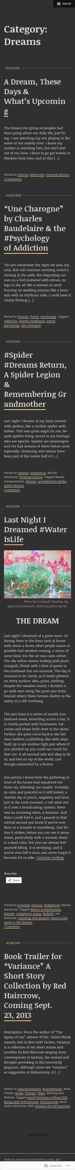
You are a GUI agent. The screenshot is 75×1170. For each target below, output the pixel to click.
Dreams (23, 174)
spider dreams (14, 485)
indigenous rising (28, 913)
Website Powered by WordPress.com (29, 1159)
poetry (51, 321)
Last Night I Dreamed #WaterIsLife (35, 529)
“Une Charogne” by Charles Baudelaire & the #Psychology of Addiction (35, 228)
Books (19, 1093)
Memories (37, 174)
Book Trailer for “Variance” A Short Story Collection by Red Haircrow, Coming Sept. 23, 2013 (35, 985)
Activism (24, 905)
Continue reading (50, 857)
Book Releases (52, 1089)
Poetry (34, 316)
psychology (48, 316)
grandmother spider (52, 481)
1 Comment (12, 490)
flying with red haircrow (21, 1102)
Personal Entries (57, 174)
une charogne (31, 325)
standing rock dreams (33, 918)
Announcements (29, 1089)
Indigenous (38, 473)
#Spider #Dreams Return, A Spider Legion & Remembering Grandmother (35, 379)
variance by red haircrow (52, 1106)
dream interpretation (46, 909)
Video (41, 1093)
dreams (31, 481)
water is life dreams (18, 922)
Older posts (37, 1134)
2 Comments (13, 179)
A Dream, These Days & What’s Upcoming (35, 96)
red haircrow (49, 1102)
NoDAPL (48, 913)
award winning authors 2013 (47, 1097)
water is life (59, 918)
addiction (10, 321)
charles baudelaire (32, 321)
